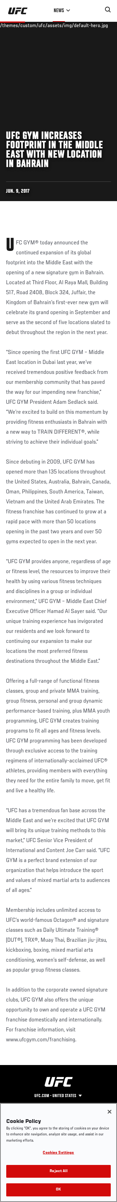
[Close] (109, 1112)
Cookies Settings (58, 1153)
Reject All (58, 1171)
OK (58, 1190)
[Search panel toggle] (108, 9)
